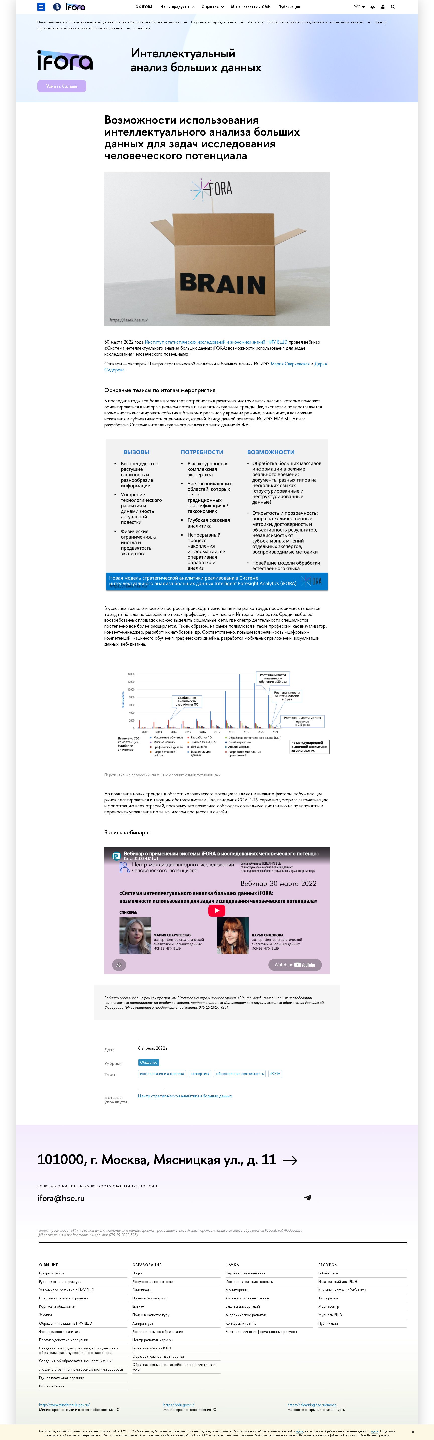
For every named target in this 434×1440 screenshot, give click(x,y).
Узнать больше (62, 86)
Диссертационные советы (247, 1298)
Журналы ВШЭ (330, 1314)
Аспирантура (142, 1323)
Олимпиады (141, 1289)
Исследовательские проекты (249, 1281)
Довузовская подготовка (153, 1281)
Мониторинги (237, 1289)
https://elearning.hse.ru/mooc (312, 1404)
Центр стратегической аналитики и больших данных (185, 1096)
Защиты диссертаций (243, 1306)
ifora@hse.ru (61, 1198)
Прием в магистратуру (150, 1314)
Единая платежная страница (62, 1377)
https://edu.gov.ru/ (178, 1404)
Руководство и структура (60, 1281)
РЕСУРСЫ (328, 1264)
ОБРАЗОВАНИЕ (146, 1264)
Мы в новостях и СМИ (251, 6)
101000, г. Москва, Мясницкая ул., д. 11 (157, 1159)
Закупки (45, 1314)
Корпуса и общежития (57, 1306)
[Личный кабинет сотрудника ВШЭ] (383, 7)
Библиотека (328, 1273)
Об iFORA (144, 6)
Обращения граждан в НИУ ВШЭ (65, 1323)
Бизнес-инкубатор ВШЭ (151, 1348)
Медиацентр (328, 1306)
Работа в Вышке (51, 1386)
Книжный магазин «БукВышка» (342, 1289)
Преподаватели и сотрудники (64, 1298)
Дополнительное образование (157, 1331)
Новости (142, 28)
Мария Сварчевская (290, 364)
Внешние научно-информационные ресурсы (261, 1331)
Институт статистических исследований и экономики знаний (306, 22)
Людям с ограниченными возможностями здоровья (81, 1369)
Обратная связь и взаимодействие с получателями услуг (173, 1366)
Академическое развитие (246, 1314)
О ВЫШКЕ (48, 1264)
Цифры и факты (52, 1273)
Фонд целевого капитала (59, 1331)
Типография (328, 1298)
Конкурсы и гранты (241, 1323)
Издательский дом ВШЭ (337, 1281)
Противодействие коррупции (63, 1339)
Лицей (137, 1273)
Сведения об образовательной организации (75, 1360)
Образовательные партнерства (158, 1356)
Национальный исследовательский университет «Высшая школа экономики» (109, 22)
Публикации (289, 6)
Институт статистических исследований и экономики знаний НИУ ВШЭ (216, 342)
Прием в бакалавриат (149, 1298)
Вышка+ (138, 1306)
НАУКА (232, 1264)
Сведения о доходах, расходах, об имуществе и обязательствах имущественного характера (79, 1350)
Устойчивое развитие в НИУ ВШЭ (66, 1289)
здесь (299, 1431)
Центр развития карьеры (152, 1339)
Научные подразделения (214, 22)
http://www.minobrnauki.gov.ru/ (64, 1404)
